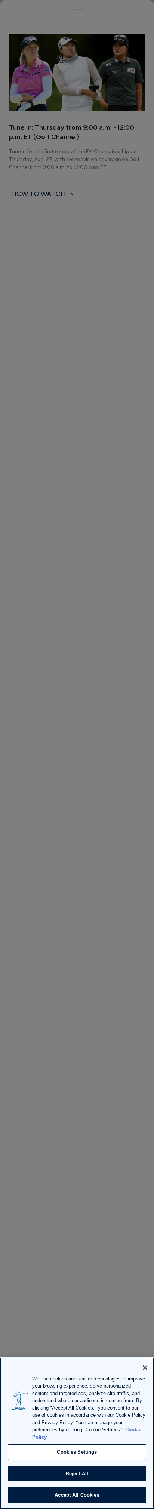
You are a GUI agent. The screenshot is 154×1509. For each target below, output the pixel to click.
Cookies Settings (77, 1452)
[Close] (145, 1368)
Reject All (77, 1473)
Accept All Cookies (77, 1495)
